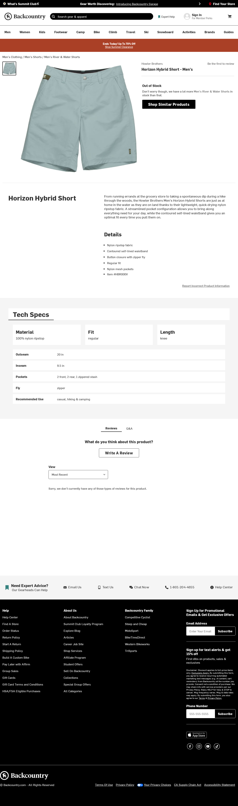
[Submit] (53, 16)
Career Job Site (73, 644)
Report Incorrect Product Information (206, 285)
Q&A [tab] (129, 428)
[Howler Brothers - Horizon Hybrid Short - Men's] (9, 68)
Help (5, 610)
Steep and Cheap (136, 624)
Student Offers (73, 664)
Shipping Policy (12, 650)
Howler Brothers (152, 63)
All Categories (73, 691)
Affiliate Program (75, 657)
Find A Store (10, 624)
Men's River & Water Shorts (62, 57)
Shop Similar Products (168, 104)
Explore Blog (72, 630)
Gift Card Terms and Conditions (22, 684)
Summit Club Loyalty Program (83, 624)
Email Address (196, 623)
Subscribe (225, 631)
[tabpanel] (119, 364)
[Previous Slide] (38, 3)
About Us (70, 610)
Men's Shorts (33, 57)
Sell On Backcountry (77, 671)
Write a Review (119, 452)
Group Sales (10, 671)
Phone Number (197, 706)
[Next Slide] (199, 3)
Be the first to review (221, 63)
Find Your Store (224, 4)
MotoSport (131, 630)
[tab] (31, 314)
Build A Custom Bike (15, 657)
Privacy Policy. (215, 698)
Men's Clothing (12, 57)
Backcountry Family (139, 610)
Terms (202, 698)
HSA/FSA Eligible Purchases (21, 691)
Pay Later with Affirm (16, 664)
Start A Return (11, 644)
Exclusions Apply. (201, 672)
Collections (71, 677)
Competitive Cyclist (137, 617)
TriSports (131, 650)
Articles (69, 637)
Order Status (10, 630)
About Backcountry (76, 617)
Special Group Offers (77, 684)
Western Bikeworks (137, 644)
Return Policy (11, 637)
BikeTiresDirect (135, 637)
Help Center (10, 617)
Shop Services (73, 650)
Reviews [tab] (111, 428)
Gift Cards (8, 677)
